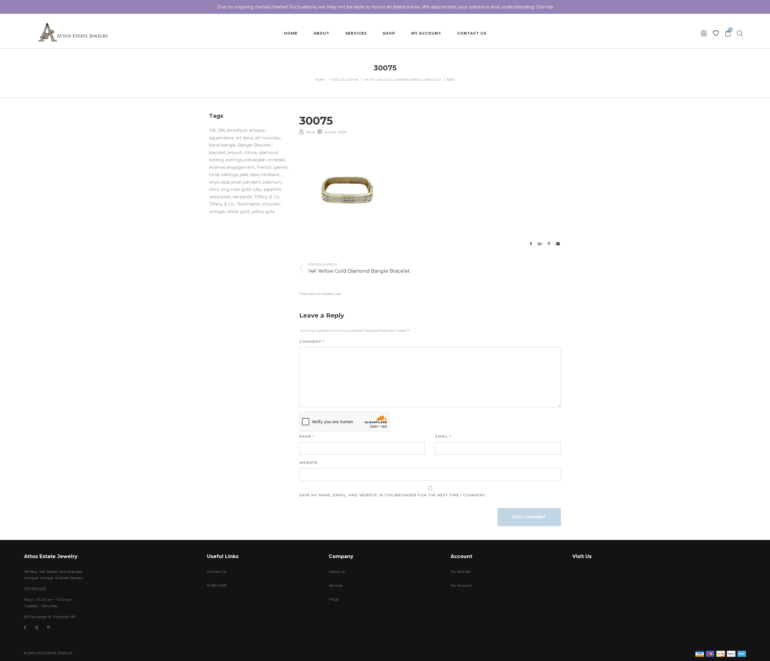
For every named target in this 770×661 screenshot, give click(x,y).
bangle (228, 145)
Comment (311, 341)
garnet (280, 167)
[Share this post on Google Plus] (540, 244)
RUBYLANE (217, 585)
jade (244, 174)
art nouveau (267, 138)
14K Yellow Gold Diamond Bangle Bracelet (402, 80)
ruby (257, 189)
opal (225, 182)
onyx (214, 182)
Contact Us (216, 571)
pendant (252, 182)
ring (225, 189)
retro (214, 189)
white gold (238, 211)
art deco (244, 138)
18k (221, 130)
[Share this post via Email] (558, 244)
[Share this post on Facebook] (531, 244)
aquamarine (221, 138)
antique (257, 130)
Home (320, 80)
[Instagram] (36, 627)
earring (216, 160)
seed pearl (220, 197)
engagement (241, 167)
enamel (217, 167)
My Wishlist (460, 571)
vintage (217, 211)
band (214, 145)
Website (308, 462)
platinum (272, 182)
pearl (236, 182)
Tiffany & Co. (222, 204)
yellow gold (263, 211)
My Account (461, 585)
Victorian (271, 204)
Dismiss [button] (544, 7)
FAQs (333, 599)
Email (443, 436)
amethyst (237, 130)
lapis (254, 174)
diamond (268, 152)
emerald (276, 160)
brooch (235, 152)
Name (307, 436)
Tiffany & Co (266, 197)
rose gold (241, 189)
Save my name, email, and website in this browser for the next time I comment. (392, 495)
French (264, 167)
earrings (234, 160)
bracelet (217, 152)
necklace (270, 174)
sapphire (272, 189)
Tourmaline (248, 204)
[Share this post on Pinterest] (549, 244)
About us (337, 571)
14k (212, 130)
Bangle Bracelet (254, 145)
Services (335, 585)
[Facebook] (25, 628)
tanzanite (242, 197)
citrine (250, 152)
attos (310, 132)
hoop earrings (223, 174)
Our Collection (344, 80)
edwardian (255, 160)
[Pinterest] (48, 627)
